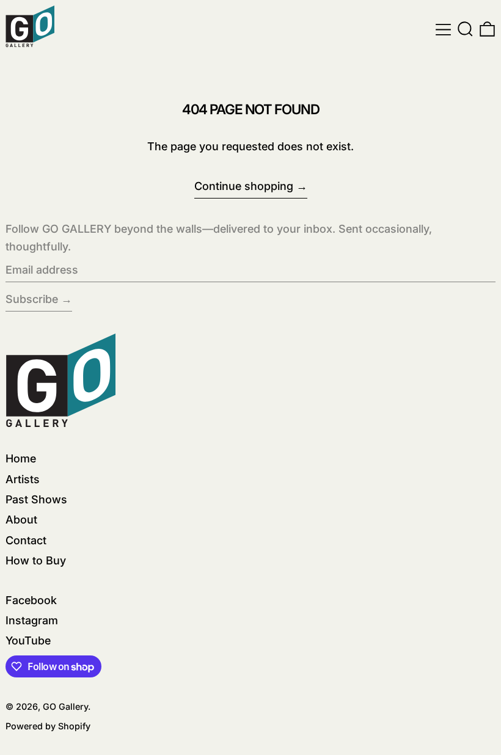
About (21, 519)
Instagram (31, 620)
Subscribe (31, 299)
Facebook (31, 600)
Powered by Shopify (47, 726)
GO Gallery (65, 706)
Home (20, 458)
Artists (22, 479)
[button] (465, 29)
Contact (25, 540)
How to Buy (35, 560)
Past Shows (36, 499)
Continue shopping (243, 186)
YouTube (28, 640)
